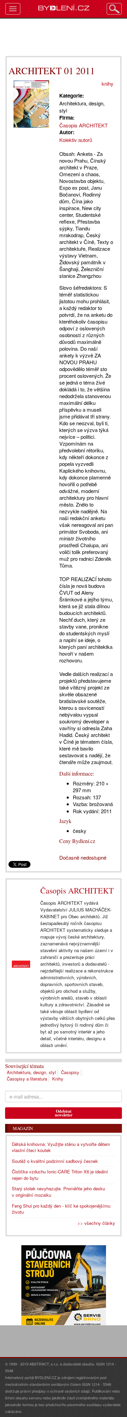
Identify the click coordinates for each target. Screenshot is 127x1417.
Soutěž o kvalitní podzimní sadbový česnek (55, 1161)
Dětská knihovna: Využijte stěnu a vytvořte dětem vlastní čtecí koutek (61, 1147)
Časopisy (70, 1072)
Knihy (57, 1078)
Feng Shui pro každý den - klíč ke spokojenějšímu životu (61, 1209)
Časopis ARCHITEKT (77, 890)
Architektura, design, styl (31, 1072)
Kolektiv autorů (75, 139)
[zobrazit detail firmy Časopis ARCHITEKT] (21, 964)
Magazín (23, 1128)
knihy (107, 83)
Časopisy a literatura (27, 1078)
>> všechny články (96, 1223)
